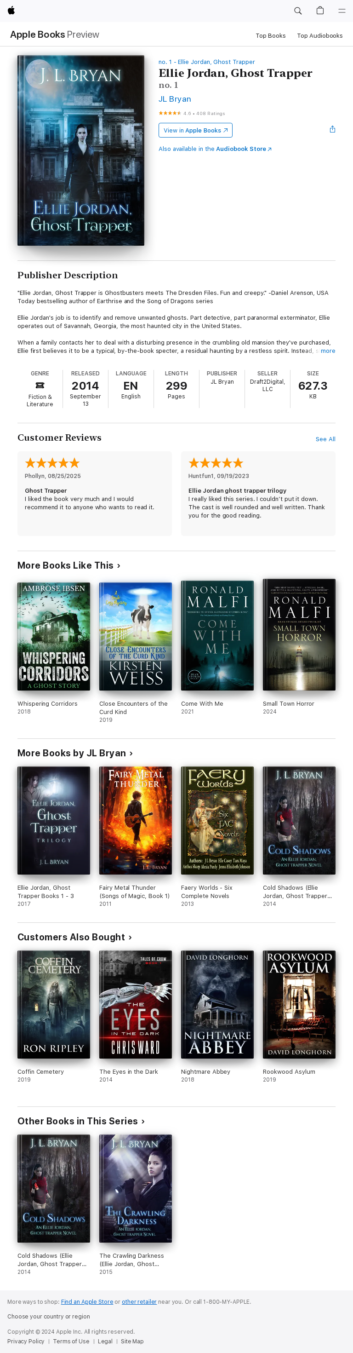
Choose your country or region (48, 1316)
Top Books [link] (271, 35)
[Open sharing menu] (332, 130)
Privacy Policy (26, 1341)
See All (326, 439)
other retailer (139, 1302)
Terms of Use (71, 1341)
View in (192, 130)
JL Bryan (175, 99)
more (328, 350)
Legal (105, 1341)
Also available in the (212, 148)
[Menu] (342, 11)
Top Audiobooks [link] (320, 35)
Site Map (132, 1341)
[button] (298, 11)
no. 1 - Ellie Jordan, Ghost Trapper (207, 61)
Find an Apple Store (87, 1302)
